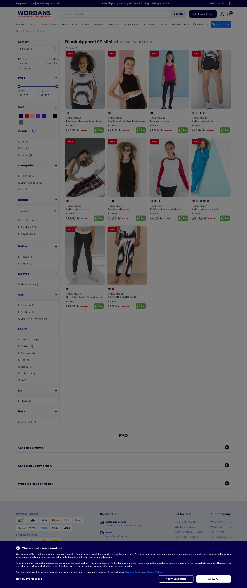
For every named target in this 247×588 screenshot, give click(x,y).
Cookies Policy (133, 572)
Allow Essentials (176, 578)
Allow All (213, 578)
